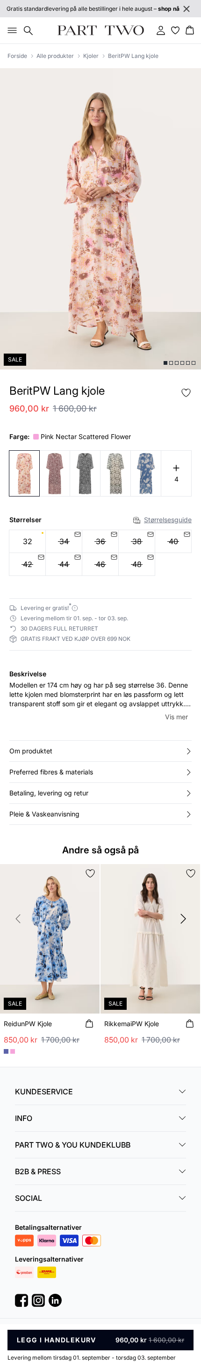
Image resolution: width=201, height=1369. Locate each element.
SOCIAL (28, 1198)
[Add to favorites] (186, 392)
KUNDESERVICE (44, 1091)
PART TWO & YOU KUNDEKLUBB (72, 1144)
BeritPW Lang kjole (133, 55)
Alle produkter (55, 55)
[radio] (27, 541)
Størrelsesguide (168, 520)
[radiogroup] (100, 553)
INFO (23, 1118)
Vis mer (176, 717)
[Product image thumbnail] (165, 363)
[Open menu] (10, 30)
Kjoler (91, 55)
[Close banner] (186, 9)
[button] (100, 751)
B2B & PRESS (38, 1171)
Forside (17, 55)
